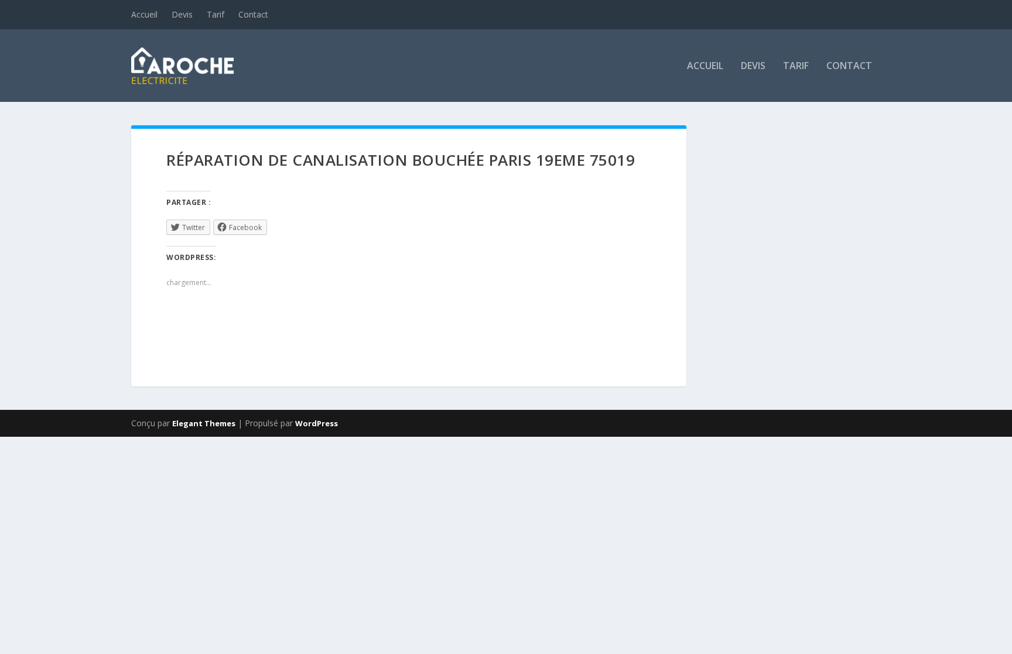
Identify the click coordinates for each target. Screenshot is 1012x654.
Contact (253, 14)
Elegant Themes (203, 423)
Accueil (144, 14)
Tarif (215, 14)
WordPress (316, 423)
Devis (182, 14)
